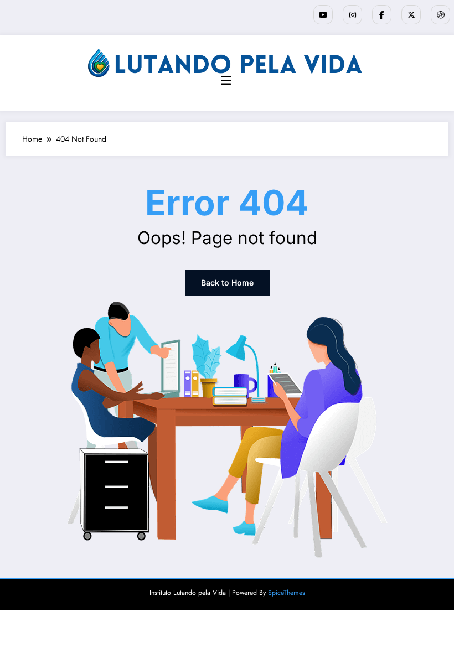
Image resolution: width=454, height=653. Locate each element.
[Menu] (226, 81)
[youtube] (323, 14)
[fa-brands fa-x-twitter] (411, 14)
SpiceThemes (286, 593)
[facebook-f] (381, 14)
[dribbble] (440, 14)
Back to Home (227, 282)
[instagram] (352, 14)
